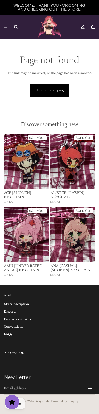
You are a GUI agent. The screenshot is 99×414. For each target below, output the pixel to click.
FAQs (8, 334)
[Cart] (93, 27)
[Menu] (5, 26)
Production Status (17, 319)
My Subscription (16, 304)
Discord (10, 311)
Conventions (13, 327)
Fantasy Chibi (40, 401)
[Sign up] (90, 389)
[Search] (16, 27)
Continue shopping (49, 90)
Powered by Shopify (64, 401)
